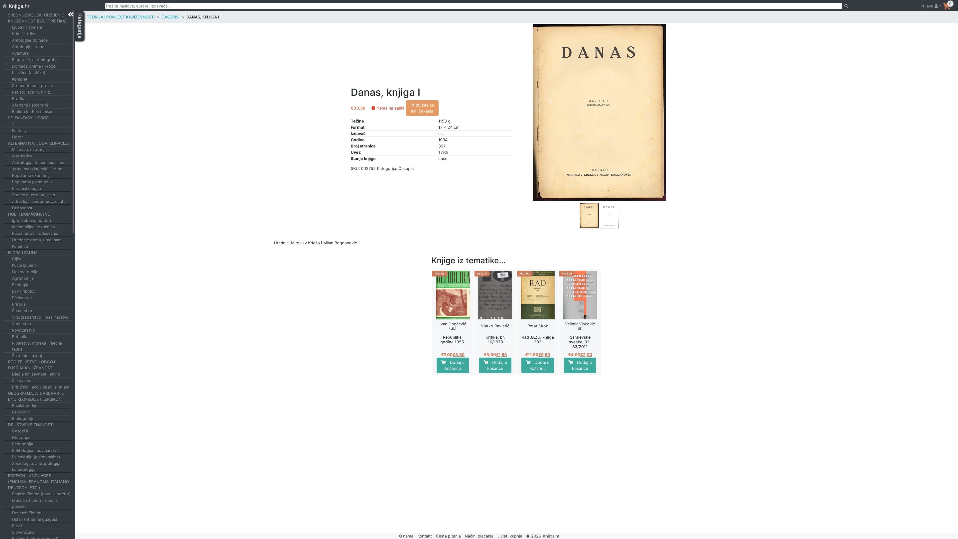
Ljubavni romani (27, 27)
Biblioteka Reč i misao (33, 111)
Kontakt (424, 536)
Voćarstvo (21, 323)
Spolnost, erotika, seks (33, 194)
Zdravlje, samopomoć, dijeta (39, 201)
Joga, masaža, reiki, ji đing (37, 168)
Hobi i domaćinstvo (29, 214)
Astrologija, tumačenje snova (39, 162)
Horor (17, 137)
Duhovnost (22, 207)
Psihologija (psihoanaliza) (36, 456)
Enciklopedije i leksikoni (35, 399)
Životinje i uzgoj (27, 355)
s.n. (441, 133)
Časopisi (20, 430)
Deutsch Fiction (26, 512)
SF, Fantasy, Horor (28, 117)
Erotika (18, 98)
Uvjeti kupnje (509, 536)
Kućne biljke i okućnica (33, 226)
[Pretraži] (879, 6)
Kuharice (20, 246)
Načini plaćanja (479, 536)
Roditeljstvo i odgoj (31, 361)
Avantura (20, 53)
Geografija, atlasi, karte (36, 393)
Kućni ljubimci (25, 265)
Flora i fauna (23, 252)
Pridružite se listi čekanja (422, 108)
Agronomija (23, 278)
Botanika (20, 336)
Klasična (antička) (28, 72)
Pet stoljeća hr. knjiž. (31, 92)
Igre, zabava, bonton (31, 220)
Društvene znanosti (31, 424)
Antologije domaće (30, 40)
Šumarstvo (22, 310)
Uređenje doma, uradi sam (37, 239)
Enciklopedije (24, 405)
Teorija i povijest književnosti (121, 16)
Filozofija (20, 437)
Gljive (17, 258)
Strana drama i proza (32, 85)
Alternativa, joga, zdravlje (39, 143)
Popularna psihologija (32, 181)
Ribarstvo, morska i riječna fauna (37, 346)
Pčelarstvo (22, 297)
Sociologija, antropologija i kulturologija (37, 466)
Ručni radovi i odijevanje (35, 233)
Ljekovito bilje (25, 271)
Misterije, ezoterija (29, 149)
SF (14, 124)
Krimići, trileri (24, 33)
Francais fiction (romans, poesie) (35, 503)
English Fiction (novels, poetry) (41, 493)
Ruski (17, 525)
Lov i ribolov (24, 291)
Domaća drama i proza (33, 66)
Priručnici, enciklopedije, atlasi (40, 387)
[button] (550, 160)
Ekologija (20, 284)
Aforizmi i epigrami (30, 105)
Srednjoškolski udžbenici (36, 14)
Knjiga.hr (19, 6)
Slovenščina (23, 532)
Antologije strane (28, 46)
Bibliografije (23, 418)
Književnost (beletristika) (37, 20)
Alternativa (22, 155)
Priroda (19, 304)
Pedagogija (22, 443)
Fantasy (19, 130)
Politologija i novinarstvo (35, 450)
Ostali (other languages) (34, 519)
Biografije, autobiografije (35, 59)
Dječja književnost (30, 367)
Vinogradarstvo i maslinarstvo (40, 317)
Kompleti (20, 79)
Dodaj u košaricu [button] (455, 365)
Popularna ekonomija (32, 175)
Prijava (928, 5)
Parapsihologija (26, 188)
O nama (406, 536)
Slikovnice (21, 380)
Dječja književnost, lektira (36, 374)
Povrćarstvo (23, 330)
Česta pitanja (448, 536)
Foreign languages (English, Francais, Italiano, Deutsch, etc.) (39, 481)
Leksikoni (21, 411)
